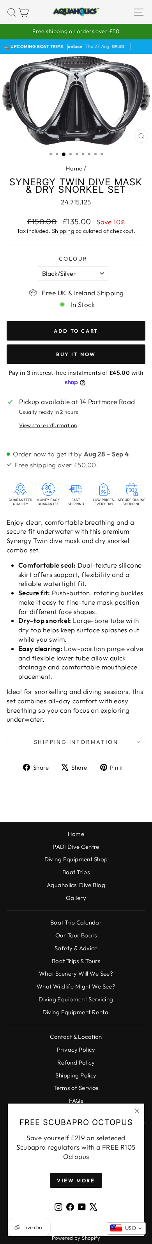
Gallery (76, 898)
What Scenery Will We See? (76, 973)
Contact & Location (76, 1036)
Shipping (63, 230)
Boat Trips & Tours (76, 961)
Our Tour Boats (76, 935)
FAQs (76, 1100)
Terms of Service (76, 1087)
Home (74, 168)
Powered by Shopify (76, 1238)
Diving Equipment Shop (76, 859)
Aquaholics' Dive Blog (76, 885)
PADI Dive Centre (76, 846)
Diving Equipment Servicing (76, 999)
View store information (48, 425)
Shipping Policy (75, 1075)
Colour (73, 258)
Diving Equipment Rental (76, 1012)
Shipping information (76, 741)
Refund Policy (76, 1062)
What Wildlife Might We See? (76, 986)
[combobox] (126, 1228)
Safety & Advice (76, 948)
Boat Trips (76, 872)
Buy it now (76, 354)
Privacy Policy (76, 1049)
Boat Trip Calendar (76, 922)
